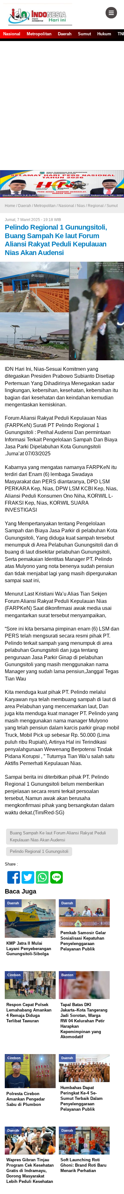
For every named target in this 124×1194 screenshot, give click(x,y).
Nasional (11, 33)
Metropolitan (39, 33)
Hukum (104, 33)
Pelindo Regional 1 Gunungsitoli (39, 851)
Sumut (84, 33)
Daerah (65, 33)
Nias (81, 206)
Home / (11, 206)
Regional (96, 206)
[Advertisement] (62, 105)
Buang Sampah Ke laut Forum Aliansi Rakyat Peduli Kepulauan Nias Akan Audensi (58, 836)
